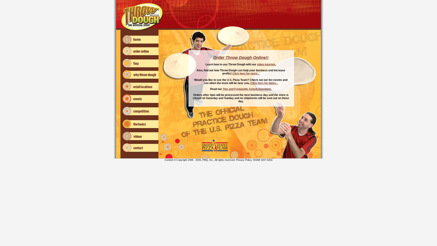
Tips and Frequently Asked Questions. (247, 89)
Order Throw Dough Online (239, 57)
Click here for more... (245, 73)
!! (267, 57)
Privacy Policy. (244, 160)
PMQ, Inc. (207, 160)
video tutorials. (266, 64)
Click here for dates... (264, 83)
